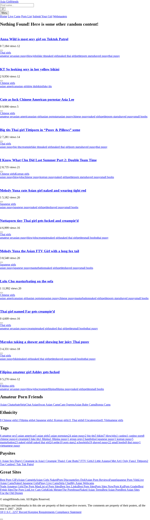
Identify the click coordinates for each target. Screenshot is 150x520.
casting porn (135, 435)
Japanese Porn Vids (127, 479)
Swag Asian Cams (49, 404)
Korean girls (22, 173)
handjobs (88, 439)
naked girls (52, 55)
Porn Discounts (66, 479)
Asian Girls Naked (46, 479)
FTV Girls (85, 461)
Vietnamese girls (112, 420)
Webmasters (60, 16)
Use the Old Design (11, 493)
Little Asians (101, 461)
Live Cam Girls (38, 489)
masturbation (37, 267)
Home (3, 16)
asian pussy (20, 55)
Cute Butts (71, 461)
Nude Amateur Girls (11, 486)
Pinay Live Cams (49, 483)
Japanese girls (8, 204)
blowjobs (32, 55)
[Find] (2, 9)
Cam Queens (67, 404)
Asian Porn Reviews (97, 479)
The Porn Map (31, 486)
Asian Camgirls (27, 479)
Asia (9, 1)
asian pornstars (50, 116)
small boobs (140, 116)
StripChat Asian (29, 404)
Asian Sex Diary (10, 461)
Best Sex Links (69, 486)
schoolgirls (81, 442)
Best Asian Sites (130, 489)
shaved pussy (100, 55)
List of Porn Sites (50, 486)
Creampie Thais (53, 461)
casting (121, 435)
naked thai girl (67, 55)
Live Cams (14, 16)
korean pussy (47, 177)
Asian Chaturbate (10, 404)
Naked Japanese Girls (26, 483)
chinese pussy (80, 116)
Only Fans (127, 461)
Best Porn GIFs (9, 479)
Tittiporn (141, 461)
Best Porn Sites (86, 486)
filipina (52, 389)
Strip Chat (65, 483)
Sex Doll (80, 479)
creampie (26, 146)
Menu (4, 13)
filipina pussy (63, 389)
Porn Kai (119, 486)
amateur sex (7, 55)
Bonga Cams (102, 404)
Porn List (26, 16)
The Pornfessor (71, 489)
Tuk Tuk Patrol (24, 464)
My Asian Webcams (82, 483)
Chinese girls (7, 83)
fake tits (42, 55)
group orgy (75, 439)
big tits (32, 86)
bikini (39, 86)
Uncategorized (92, 420)
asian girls (23, 86)
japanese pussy (21, 207)
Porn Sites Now (104, 486)
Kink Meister (54, 489)
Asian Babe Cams (85, 404)
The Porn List (21, 489)
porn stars (87, 55)
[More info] (1, 50)
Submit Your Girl (42, 16)
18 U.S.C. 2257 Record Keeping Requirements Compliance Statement (40, 512)
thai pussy (114, 55)
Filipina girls (7, 385)
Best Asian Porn (111, 489)
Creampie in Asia (32, 461)
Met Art (114, 461)
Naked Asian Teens (91, 489)
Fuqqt (112, 479)
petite (79, 55)
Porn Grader (131, 486)
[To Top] (1, 519)
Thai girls (5, 52)
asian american (8, 86)
